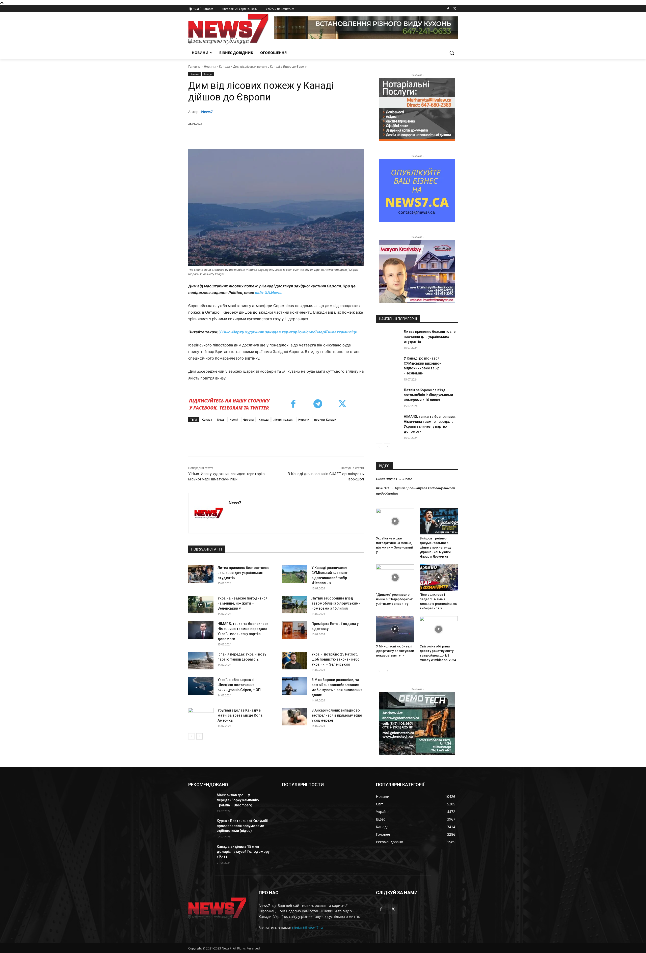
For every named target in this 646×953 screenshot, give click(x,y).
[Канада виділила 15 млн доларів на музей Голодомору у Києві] (200, 852)
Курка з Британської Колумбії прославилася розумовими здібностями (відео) (242, 826)
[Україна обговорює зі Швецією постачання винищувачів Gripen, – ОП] (200, 686)
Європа (248, 419)
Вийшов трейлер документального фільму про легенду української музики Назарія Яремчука (435, 547)
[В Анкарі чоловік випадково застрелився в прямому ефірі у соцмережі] (294, 716)
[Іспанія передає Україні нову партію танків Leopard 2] (200, 660)
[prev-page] (191, 736)
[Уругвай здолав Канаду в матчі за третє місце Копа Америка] (200, 716)
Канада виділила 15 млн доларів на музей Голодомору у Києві (243, 851)
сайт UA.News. (268, 292)
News (220, 419)
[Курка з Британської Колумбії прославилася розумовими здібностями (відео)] (200, 827)
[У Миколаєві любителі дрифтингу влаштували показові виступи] (395, 629)
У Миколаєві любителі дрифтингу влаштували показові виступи (395, 650)
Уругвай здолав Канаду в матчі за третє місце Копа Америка (240, 715)
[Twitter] (455, 9)
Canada (207, 419)
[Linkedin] (278, 136)
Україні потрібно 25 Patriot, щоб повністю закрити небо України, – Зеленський (335, 659)
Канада (224, 66)
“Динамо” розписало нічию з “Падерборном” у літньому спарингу (394, 599)
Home (407, 479)
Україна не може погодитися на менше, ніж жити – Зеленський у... (242, 603)
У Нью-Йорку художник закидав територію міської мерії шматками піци (288, 332)
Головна (194, 66)
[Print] (313, 136)
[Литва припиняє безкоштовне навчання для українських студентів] (200, 574)
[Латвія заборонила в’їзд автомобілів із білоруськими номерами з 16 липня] (294, 604)
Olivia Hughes (386, 479)
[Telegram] (290, 136)
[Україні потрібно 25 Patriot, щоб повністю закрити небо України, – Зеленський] (294, 660)
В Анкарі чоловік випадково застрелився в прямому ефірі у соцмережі (336, 715)
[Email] (302, 136)
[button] (452, 53)
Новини (210, 66)
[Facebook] (448, 9)
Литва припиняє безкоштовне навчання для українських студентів (243, 573)
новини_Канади (325, 419)
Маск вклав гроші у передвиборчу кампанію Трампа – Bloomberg (238, 800)
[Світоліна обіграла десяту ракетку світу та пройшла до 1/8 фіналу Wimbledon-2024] (439, 629)
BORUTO (382, 488)
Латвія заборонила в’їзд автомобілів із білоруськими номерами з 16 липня (336, 603)
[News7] (208, 513)
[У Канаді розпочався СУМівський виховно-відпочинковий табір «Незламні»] (294, 574)
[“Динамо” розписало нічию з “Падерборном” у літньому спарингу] (395, 577)
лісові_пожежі (283, 419)
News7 (207, 111)
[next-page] (199, 736)
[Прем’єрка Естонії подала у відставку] (294, 630)
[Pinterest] (255, 136)
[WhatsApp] (267, 136)
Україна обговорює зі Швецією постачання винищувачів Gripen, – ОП (239, 685)
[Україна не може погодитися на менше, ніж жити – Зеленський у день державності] (200, 604)
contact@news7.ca (307, 927)
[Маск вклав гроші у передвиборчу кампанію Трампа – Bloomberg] (200, 801)
